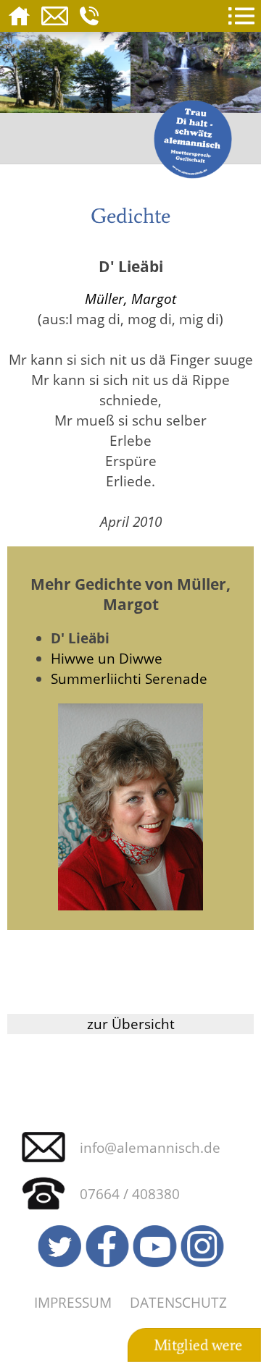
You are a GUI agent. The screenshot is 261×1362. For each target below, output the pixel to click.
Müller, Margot (130, 298)
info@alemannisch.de (150, 1147)
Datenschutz (178, 1302)
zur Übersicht (131, 1024)
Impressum (73, 1302)
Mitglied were (198, 1345)
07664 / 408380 (130, 1194)
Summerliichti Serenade (129, 678)
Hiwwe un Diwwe (106, 658)
